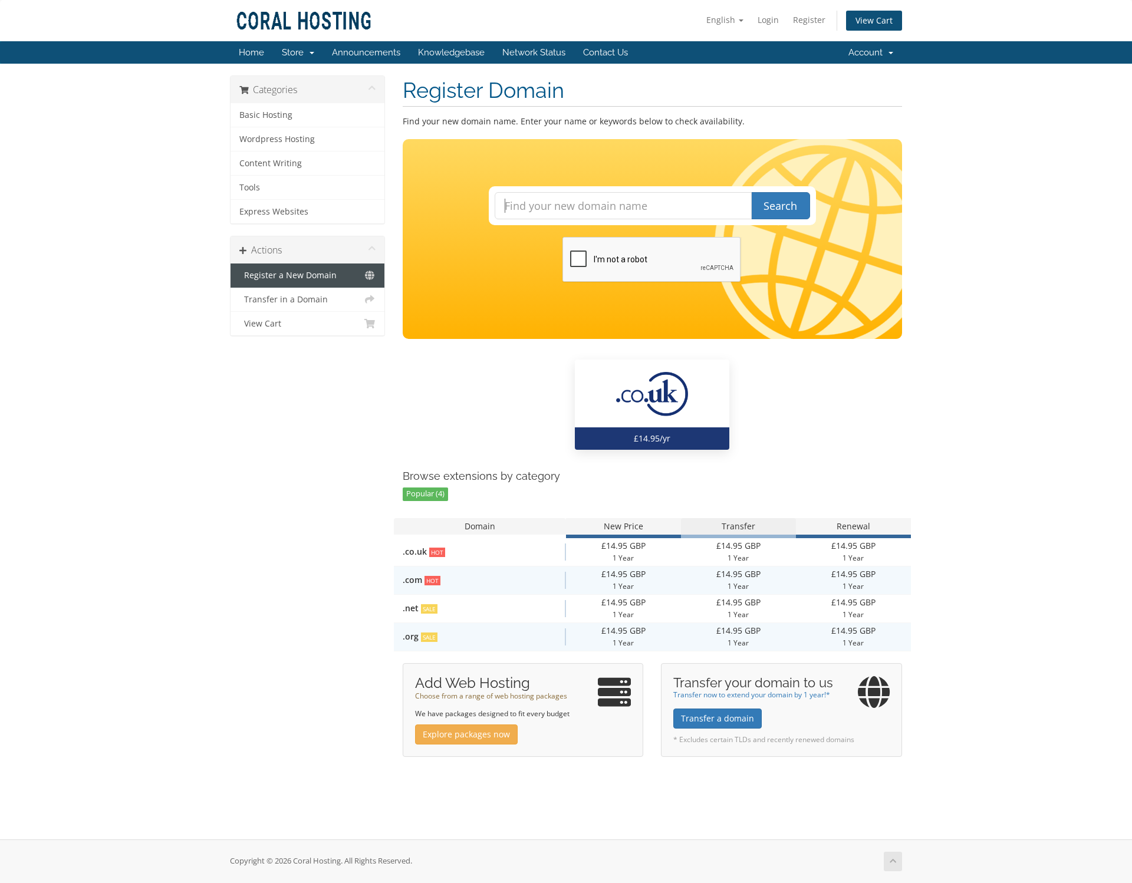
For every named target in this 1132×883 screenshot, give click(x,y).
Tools (249, 187)
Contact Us (605, 52)
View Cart (874, 20)
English (722, 19)
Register (809, 19)
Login (768, 19)
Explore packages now (466, 734)
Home (251, 52)
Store (295, 52)
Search (780, 206)
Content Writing (270, 163)
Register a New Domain (288, 275)
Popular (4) (425, 494)
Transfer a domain (717, 718)
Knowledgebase (451, 52)
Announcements (366, 52)
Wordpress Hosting (277, 139)
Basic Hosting (265, 115)
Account (867, 52)
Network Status (533, 52)
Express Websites (273, 211)
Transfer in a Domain (283, 299)
